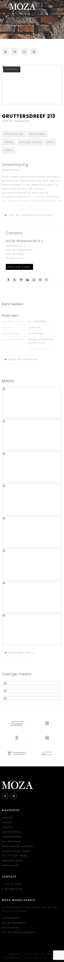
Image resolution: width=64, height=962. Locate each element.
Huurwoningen (11, 836)
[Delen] (33, 51)
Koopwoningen (11, 832)
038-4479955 (15, 254)
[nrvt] (47, 738)
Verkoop (7, 822)
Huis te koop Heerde (15, 855)
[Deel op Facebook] (8, 279)
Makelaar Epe (10, 865)
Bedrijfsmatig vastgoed (17, 846)
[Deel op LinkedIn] (27, 279)
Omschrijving (14, 134)
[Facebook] (5, 796)
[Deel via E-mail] (40, 279)
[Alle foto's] (5, 51)
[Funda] (17, 724)
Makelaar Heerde (12, 860)
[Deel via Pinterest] (21, 279)
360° (50, 142)
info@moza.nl (15, 258)
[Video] (24, 51)
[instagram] (14, 796)
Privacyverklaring (36, 957)
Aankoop (7, 817)
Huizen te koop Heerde (16, 851)
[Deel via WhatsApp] (33, 279)
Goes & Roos (31, 954)
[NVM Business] (17, 738)
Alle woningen (11, 841)
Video (9, 150)
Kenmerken (37, 134)
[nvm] (47, 724)
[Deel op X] (14, 279)
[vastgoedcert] (17, 753)
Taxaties (7, 827)
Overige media (30, 142)
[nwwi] (47, 753)
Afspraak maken (19, 266)
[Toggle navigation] (50, 6)
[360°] (14, 51)
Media (9, 142)
